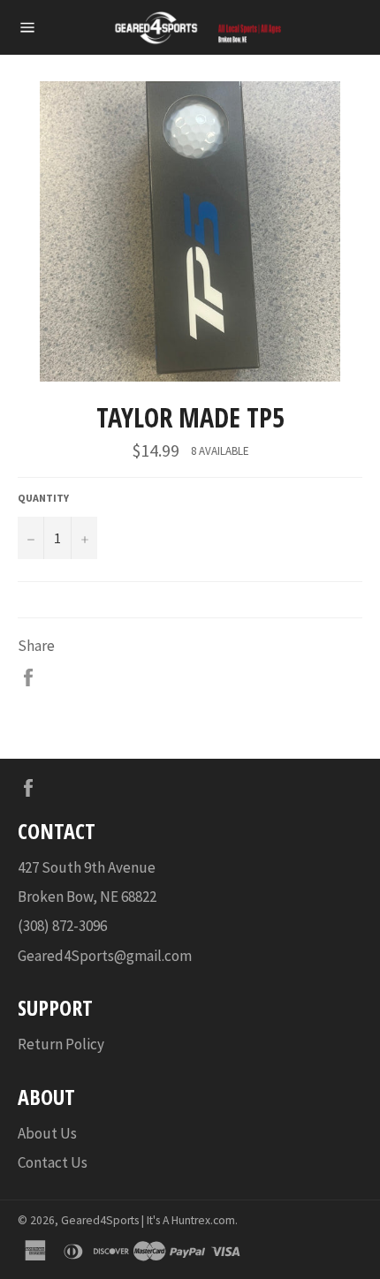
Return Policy (61, 1044)
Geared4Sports (100, 1220)
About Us (47, 1133)
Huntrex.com (203, 1220)
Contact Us (52, 1162)
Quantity (43, 497)
